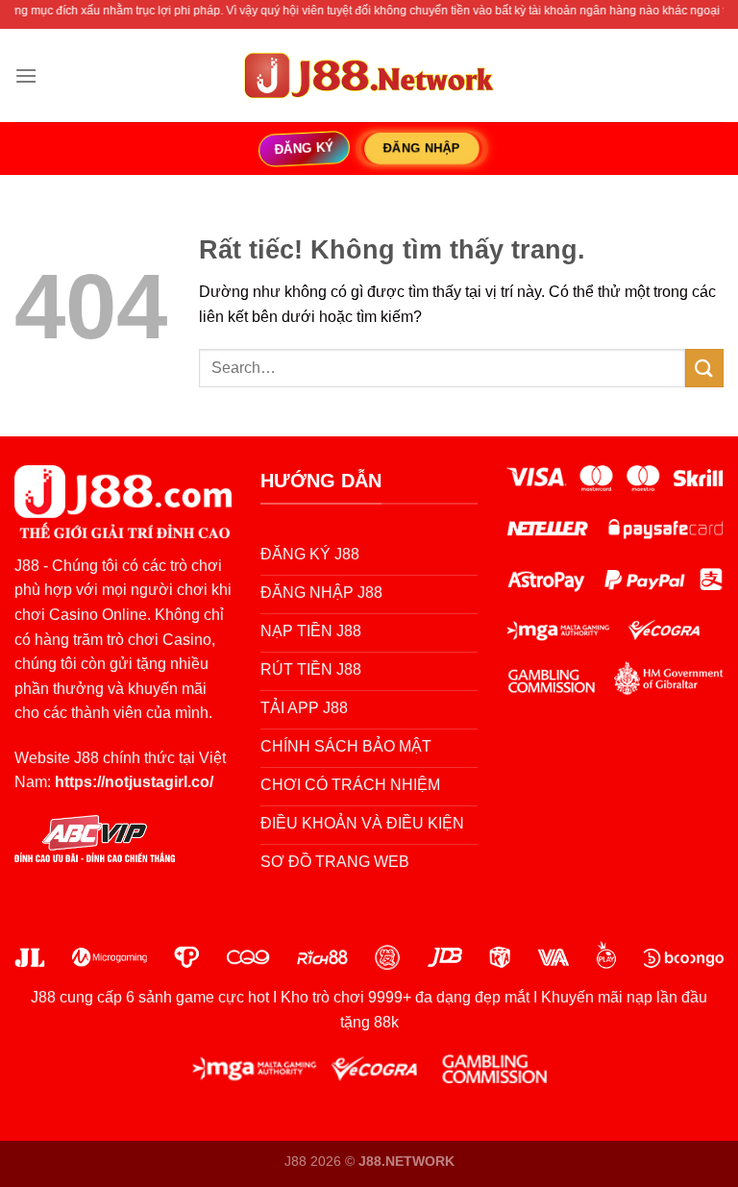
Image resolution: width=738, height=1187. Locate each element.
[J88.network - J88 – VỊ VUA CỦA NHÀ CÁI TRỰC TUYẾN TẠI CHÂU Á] (369, 75)
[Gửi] (704, 367)
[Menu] (25, 75)
